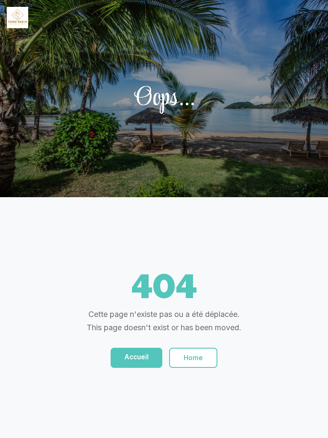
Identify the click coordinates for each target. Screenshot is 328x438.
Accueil (136, 357)
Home (193, 358)
